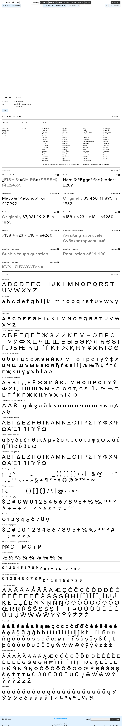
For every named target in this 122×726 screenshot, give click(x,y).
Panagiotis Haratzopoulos (22, 104)
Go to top (114, 116)
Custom (44, 2)
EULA (81, 2)
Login (87, 2)
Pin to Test (106, 6)
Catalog (35, 2)
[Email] (9, 719)
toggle (54, 5)
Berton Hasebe (18, 101)
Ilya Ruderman (18, 106)
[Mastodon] (3, 719)
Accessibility (58, 724)
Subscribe (115, 719)
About (74, 2)
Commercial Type (11, 2)
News (59, 2)
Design (52, 2)
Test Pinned (114, 5)
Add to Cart (71, 5)
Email (88, 719)
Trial (5, 110)
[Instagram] (6, 719)
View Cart (115, 2)
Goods (66, 2)
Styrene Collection (11, 5)
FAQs (65, 724)
